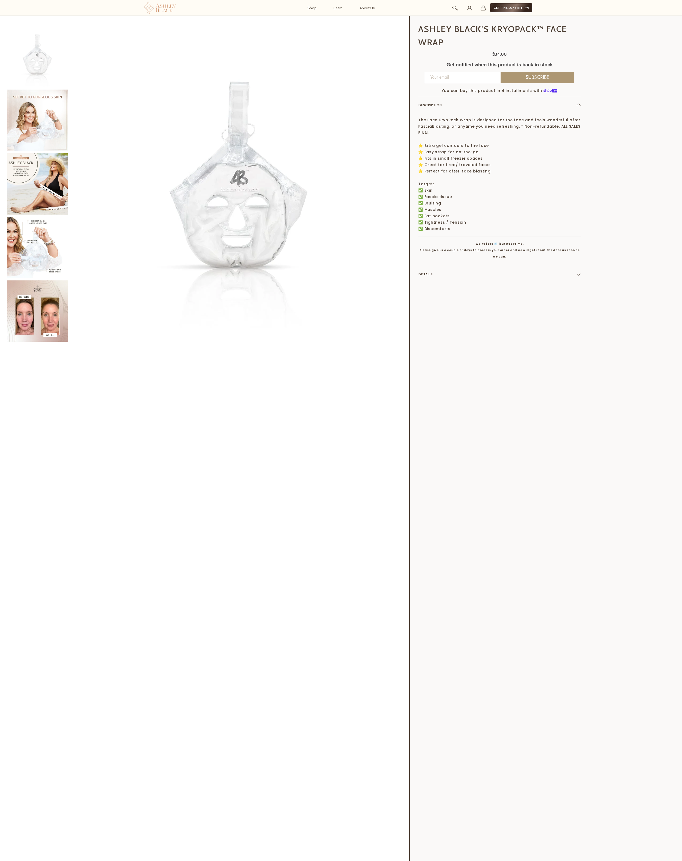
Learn (338, 8)
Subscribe (537, 77)
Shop (311, 8)
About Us (367, 8)
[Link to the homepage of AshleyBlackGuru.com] (160, 7)
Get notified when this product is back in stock (499, 65)
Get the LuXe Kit (508, 8)
